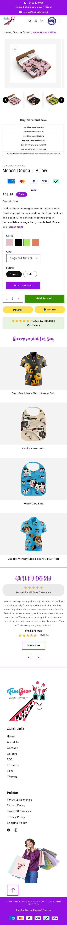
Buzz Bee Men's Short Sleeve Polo (33, 393)
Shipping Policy (17, 823)
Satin (30, 274)
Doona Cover (22, 32)
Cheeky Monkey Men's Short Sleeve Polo (33, 559)
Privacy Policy (16, 817)
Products (13, 765)
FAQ (10, 759)
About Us (13, 742)
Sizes (10, 771)
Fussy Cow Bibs (33, 504)
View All (31, 645)
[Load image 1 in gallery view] (14, 99)
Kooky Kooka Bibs (33, 448)
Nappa (14, 274)
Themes (12, 777)
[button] (61, 21)
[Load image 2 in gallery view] (33, 99)
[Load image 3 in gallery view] (53, 99)
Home (7, 32)
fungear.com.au (38, 902)
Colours (12, 754)
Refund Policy (16, 805)
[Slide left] (6, 100)
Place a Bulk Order (23, 285)
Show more (16, 227)
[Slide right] (61, 100)
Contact (12, 748)
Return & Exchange (19, 800)
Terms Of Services (19, 811)
